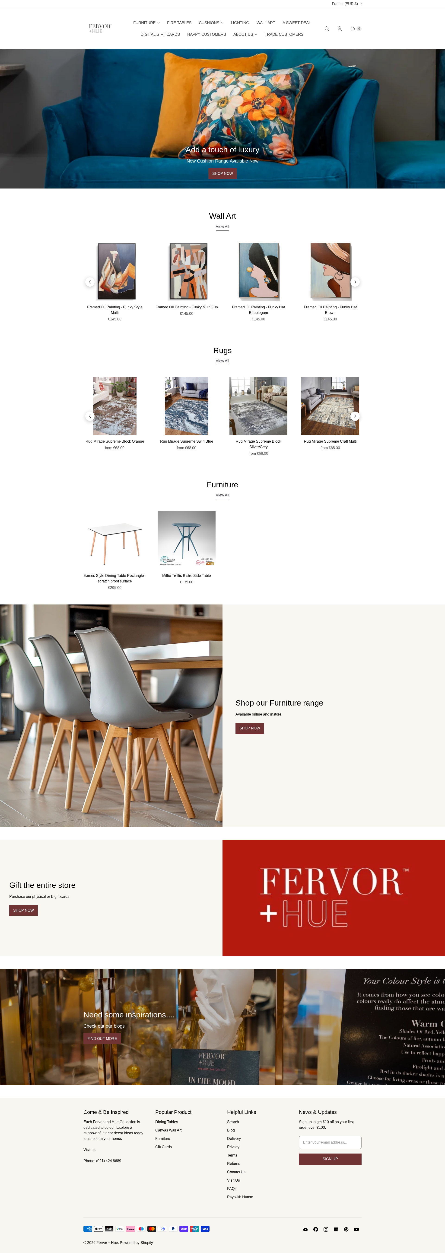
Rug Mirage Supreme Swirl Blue (186, 441)
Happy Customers (206, 34)
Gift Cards (163, 1147)
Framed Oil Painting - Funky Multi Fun (187, 307)
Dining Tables (166, 1122)
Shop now (222, 174)
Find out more (102, 1039)
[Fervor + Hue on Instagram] (326, 1229)
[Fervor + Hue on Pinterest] (346, 1229)
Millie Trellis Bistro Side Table (186, 576)
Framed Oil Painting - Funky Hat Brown (330, 310)
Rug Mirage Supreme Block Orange (115, 441)
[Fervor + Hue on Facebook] (316, 1229)
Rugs (222, 350)
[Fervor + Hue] (100, 28)
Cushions (209, 23)
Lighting (240, 23)
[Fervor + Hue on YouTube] (356, 1229)
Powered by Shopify (136, 1243)
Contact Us (236, 1172)
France (345, 4)
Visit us (89, 1150)
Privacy (233, 1147)
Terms (232, 1155)
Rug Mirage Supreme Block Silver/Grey (258, 444)
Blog (231, 1130)
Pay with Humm (240, 1197)
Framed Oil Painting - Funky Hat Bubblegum (258, 310)
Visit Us (233, 1180)
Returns (233, 1164)
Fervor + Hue (107, 1243)
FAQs (231, 1189)
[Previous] (90, 282)
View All (222, 227)
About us (243, 34)
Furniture (144, 23)
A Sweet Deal (297, 23)
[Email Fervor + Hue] (305, 1229)
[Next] (355, 282)
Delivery (234, 1139)
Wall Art (266, 23)
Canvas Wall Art (168, 1130)
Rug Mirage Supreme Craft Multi (330, 441)
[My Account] (339, 28)
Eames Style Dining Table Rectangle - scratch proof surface (114, 578)
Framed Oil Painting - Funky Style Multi (115, 310)
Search (233, 1122)
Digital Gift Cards (160, 34)
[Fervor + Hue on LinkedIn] (336, 1229)
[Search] (326, 28)
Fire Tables (179, 23)
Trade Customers (284, 34)
